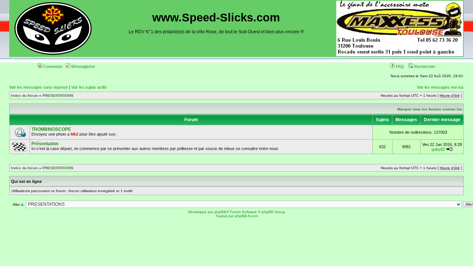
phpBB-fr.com (246, 216)
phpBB (220, 212)
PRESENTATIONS (58, 95)
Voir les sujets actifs (89, 87)
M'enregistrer (82, 66)
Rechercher (424, 66)
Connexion (52, 66)
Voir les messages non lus (440, 87)
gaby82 (438, 149)
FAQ (399, 66)
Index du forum (24, 95)
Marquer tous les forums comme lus (429, 109)
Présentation (44, 143)
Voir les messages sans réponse (38, 87)
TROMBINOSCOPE (51, 129)
